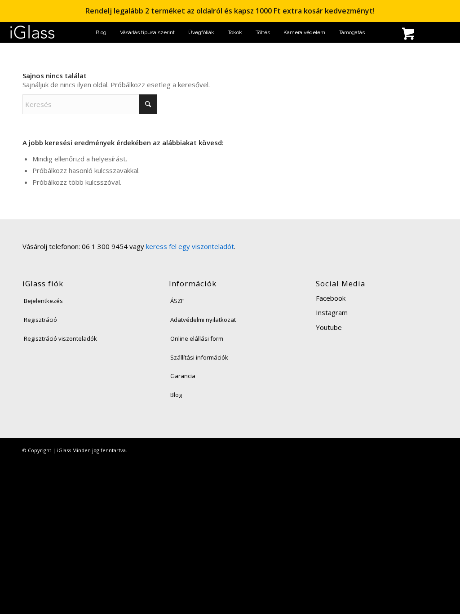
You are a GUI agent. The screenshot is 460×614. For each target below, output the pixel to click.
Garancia (182, 376)
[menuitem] (101, 32)
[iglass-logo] (32, 32)
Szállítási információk (199, 357)
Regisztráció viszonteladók (60, 338)
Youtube (329, 327)
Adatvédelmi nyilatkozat (203, 320)
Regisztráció (40, 320)
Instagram (332, 312)
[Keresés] (379, 35)
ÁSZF (177, 301)
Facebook (330, 298)
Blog (176, 395)
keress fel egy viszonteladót (190, 246)
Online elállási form (196, 338)
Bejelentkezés (43, 301)
